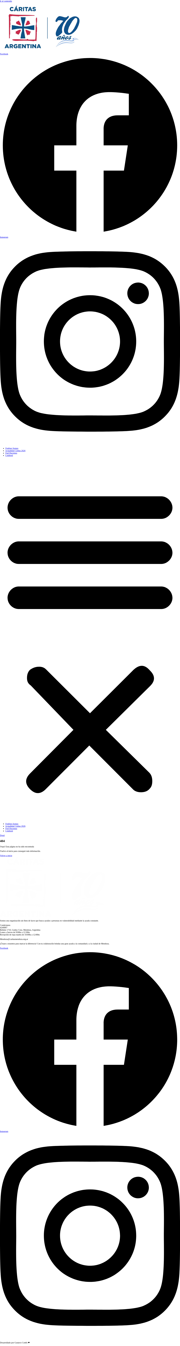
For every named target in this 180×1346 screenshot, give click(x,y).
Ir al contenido (6, 1)
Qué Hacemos (11, 453)
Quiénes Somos (11, 448)
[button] (90, 640)
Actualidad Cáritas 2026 (15, 451)
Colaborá (9, 455)
